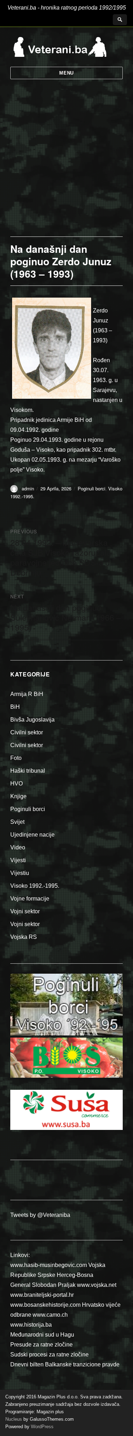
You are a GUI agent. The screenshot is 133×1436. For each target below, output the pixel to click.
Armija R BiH (26, 694)
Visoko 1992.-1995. (34, 886)
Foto (16, 758)
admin (28, 488)
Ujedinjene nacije (32, 835)
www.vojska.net (96, 1285)
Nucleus (13, 1419)
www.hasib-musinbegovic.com (48, 1265)
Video (17, 847)
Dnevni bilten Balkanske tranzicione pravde (65, 1364)
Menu (66, 73)
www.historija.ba (31, 1325)
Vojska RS (23, 937)
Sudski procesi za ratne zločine (49, 1354)
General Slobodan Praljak (43, 1285)
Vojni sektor (25, 911)
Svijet (17, 822)
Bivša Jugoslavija (32, 720)
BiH (15, 707)
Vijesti (18, 860)
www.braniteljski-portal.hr (42, 1295)
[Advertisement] (66, 166)
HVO (16, 783)
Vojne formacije (29, 899)
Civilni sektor (26, 732)
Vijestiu (19, 873)
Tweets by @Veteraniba (40, 1215)
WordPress (41, 1426)
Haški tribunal (27, 771)
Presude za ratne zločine (41, 1345)
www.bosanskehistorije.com (45, 1305)
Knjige (18, 796)
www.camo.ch (50, 1315)
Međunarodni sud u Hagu (42, 1335)
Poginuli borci (91, 488)
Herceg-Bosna (75, 1275)
